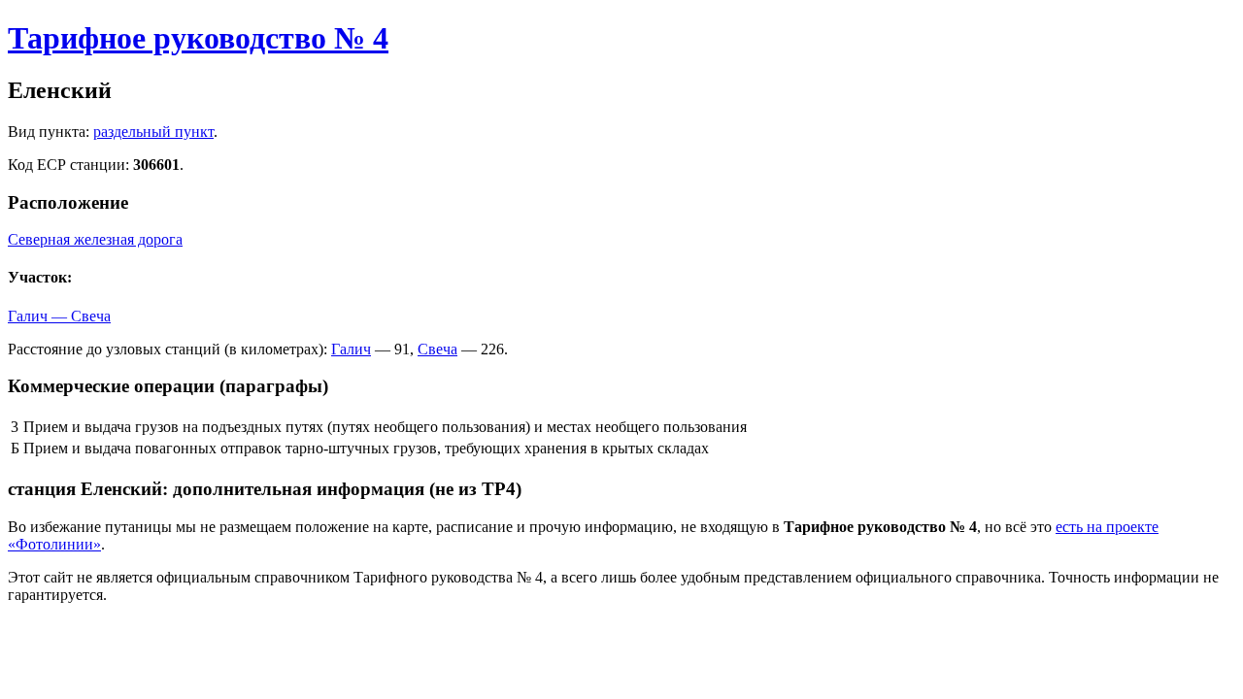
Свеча (437, 349)
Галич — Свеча (59, 316)
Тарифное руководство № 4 (198, 37)
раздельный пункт (153, 131)
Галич (351, 349)
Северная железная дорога (95, 239)
